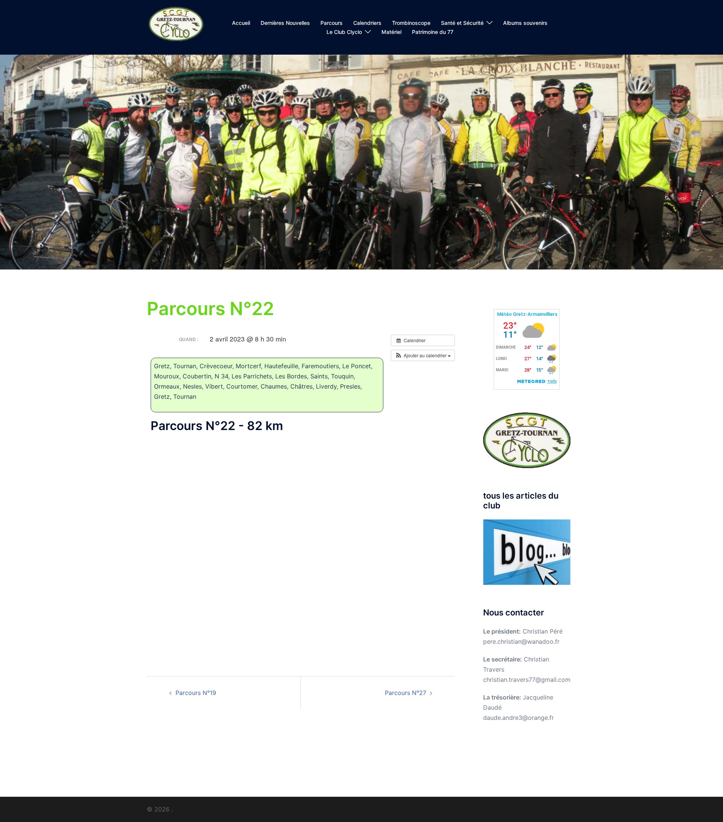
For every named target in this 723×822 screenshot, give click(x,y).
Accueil (241, 23)
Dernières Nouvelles (285, 23)
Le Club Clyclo (344, 32)
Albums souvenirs (525, 23)
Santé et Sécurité (462, 23)
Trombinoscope (411, 23)
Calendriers (367, 23)
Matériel (391, 32)
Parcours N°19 (195, 692)
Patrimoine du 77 (432, 32)
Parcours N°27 (405, 692)
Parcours (331, 23)
